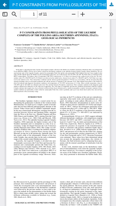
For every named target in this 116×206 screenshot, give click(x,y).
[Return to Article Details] (4, 4)
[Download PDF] (111, 4)
